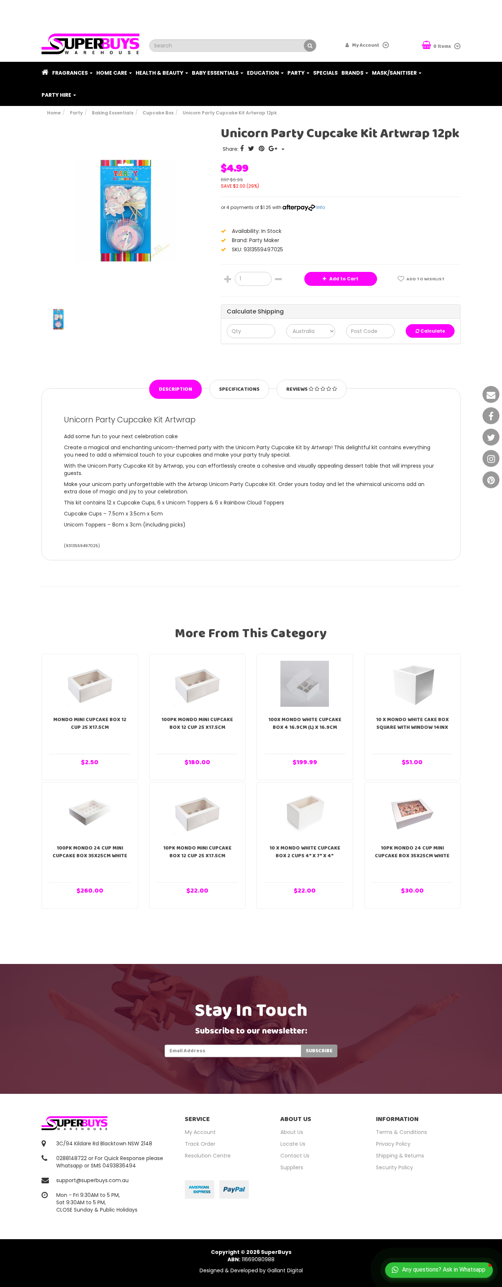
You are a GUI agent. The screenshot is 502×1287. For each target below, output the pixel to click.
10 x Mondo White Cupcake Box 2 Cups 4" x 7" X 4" (304, 852)
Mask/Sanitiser (395, 73)
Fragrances (70, 73)
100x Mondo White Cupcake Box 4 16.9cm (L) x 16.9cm (304, 723)
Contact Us (294, 1155)
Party (296, 73)
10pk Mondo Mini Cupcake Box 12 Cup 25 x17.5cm (197, 852)
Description (175, 389)
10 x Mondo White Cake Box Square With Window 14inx (412, 723)
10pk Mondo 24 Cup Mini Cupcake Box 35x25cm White (412, 852)
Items (442, 46)
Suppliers (291, 1167)
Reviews (297, 389)
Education (263, 73)
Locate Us (292, 1144)
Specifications (239, 389)
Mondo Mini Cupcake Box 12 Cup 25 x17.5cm (89, 723)
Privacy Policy (393, 1144)
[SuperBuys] (91, 41)
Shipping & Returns (400, 1155)
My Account (200, 1132)
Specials (325, 73)
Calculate (432, 331)
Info (320, 207)
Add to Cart (343, 279)
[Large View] (58, 319)
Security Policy (394, 1167)
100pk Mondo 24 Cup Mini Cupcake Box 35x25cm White (90, 852)
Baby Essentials (216, 73)
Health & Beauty (160, 73)
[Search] (310, 45)
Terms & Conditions (401, 1132)
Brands (353, 73)
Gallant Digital (285, 1270)
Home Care (112, 73)
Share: (231, 149)
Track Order (200, 1144)
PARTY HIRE (57, 95)
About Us (291, 1132)
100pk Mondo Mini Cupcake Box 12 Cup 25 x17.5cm (197, 723)
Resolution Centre (208, 1155)
